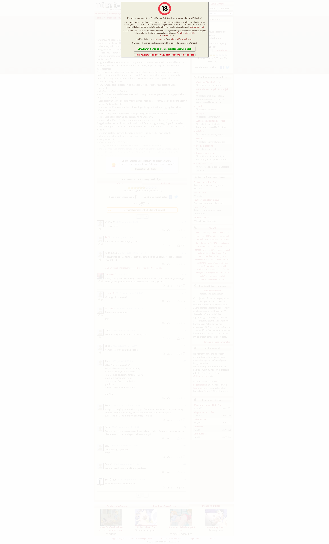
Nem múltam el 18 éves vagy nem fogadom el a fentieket (165, 54)
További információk (186, 33)
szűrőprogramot (197, 27)
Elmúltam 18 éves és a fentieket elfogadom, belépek (164, 49)
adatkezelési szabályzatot (182, 39)
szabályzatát (160, 39)
